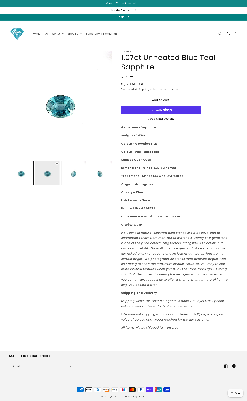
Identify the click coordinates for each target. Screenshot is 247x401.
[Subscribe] (70, 366)
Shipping (144, 89)
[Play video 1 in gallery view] (47, 173)
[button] (54, 33)
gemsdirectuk (117, 396)
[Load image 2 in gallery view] (73, 173)
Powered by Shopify (135, 396)
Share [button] (129, 76)
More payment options (161, 118)
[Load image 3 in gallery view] (100, 173)
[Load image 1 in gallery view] (21, 173)
